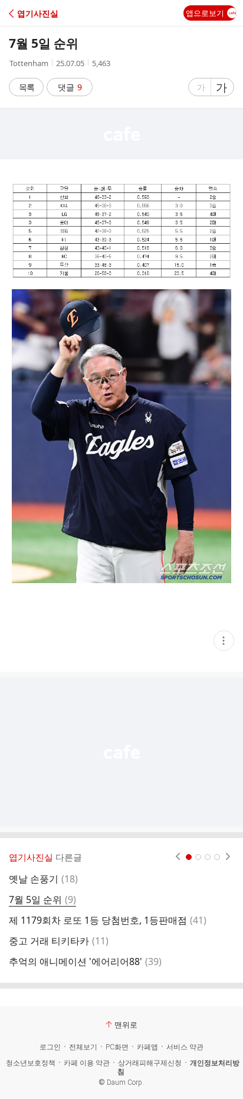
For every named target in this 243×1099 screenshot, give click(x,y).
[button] (60, 13)
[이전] (178, 857)
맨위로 (125, 1024)
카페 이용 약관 (87, 1063)
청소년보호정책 (30, 1063)
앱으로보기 (205, 13)
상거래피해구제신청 (150, 1063)
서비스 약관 (184, 1047)
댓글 (70, 87)
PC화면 (117, 1047)
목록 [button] (26, 87)
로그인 (50, 1047)
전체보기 (83, 1047)
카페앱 (147, 1047)
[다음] (228, 857)
